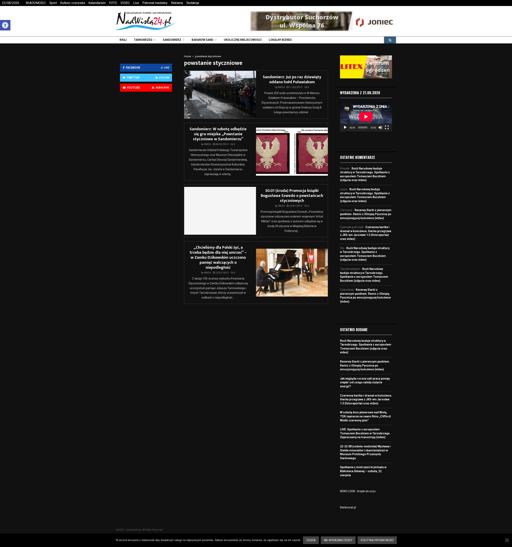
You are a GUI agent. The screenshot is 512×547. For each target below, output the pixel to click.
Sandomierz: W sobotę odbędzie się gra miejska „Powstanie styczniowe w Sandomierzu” (218, 134)
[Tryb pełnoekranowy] (387, 127)
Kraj (123, 39)
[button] (5, 25)
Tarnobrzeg (143, 39)
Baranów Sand (202, 39)
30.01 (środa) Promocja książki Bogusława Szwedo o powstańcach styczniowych (292, 195)
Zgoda (311, 540)
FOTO (113, 3)
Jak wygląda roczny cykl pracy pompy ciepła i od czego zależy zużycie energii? (365, 382)
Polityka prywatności (377, 540)
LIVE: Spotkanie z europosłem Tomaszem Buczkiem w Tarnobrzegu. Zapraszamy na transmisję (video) (365, 433)
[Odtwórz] (345, 127)
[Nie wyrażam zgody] (507, 540)
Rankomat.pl (348, 507)
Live (136, 3)
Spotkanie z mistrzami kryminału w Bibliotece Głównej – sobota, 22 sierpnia (363, 471)
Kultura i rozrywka (72, 3)
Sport (53, 3)
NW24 (281, 87)
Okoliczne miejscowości (243, 39)
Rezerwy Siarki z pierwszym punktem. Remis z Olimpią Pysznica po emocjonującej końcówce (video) (365, 213)
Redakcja (192, 3)
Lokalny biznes (280, 39)
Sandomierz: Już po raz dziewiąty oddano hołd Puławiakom (292, 79)
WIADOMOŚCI (36, 3)
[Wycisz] (380, 127)
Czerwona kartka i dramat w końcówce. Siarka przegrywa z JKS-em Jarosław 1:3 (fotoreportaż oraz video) (366, 399)
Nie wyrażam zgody (338, 540)
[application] (366, 116)
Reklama (177, 3)
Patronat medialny (155, 3)
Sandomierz (172, 39)
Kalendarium (97, 3)
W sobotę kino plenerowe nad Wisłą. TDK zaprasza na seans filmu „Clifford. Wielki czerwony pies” (365, 416)
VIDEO (125, 3)
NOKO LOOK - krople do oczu (358, 491)
